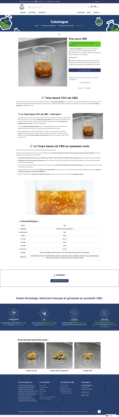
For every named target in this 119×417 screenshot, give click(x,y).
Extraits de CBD (64, 387)
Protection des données (45, 399)
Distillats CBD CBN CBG (66, 389)
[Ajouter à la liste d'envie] (42, 347)
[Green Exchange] (22, 7)
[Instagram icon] (98, 1)
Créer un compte (43, 387)
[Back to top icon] (99, 411)
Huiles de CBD (64, 385)
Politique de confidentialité (53, 412)
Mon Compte (42, 385)
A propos (41, 389)
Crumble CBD (87, 370)
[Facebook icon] (95, 1)
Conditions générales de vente (47, 397)
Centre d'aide (42, 391)
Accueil (36, 25)
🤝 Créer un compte (55, 1)
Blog (40, 395)
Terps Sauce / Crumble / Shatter (66, 25)
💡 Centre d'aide (24, 1)
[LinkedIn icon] (96, 1)
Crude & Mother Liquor (66, 393)
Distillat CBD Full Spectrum (59, 370)
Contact (41, 393)
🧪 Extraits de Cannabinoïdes (48, 25)
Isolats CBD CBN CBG (65, 391)
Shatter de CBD (31, 370)
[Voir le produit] (42, 344)
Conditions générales (66, 412)
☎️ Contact (32, 1)
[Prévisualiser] (42, 350)
